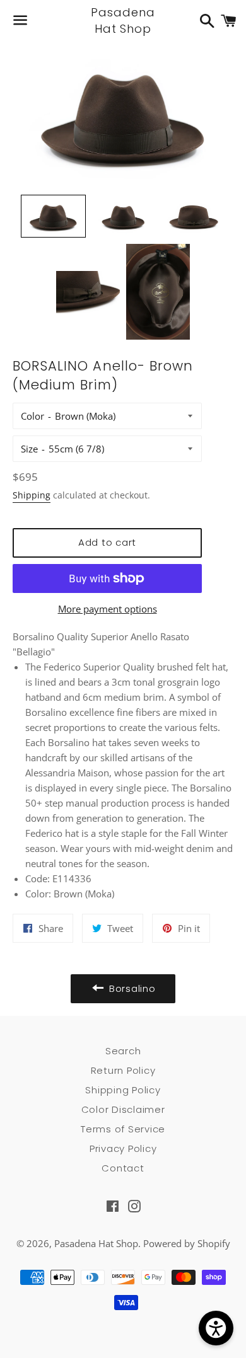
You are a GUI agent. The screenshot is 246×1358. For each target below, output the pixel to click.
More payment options (107, 608)
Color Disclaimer (123, 1109)
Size (29, 448)
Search (123, 1050)
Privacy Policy (123, 1148)
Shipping (31, 495)
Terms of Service (123, 1129)
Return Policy (123, 1070)
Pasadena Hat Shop (123, 20)
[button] (53, 216)
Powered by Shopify (186, 1243)
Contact (123, 1168)
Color (32, 416)
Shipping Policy (122, 1089)
